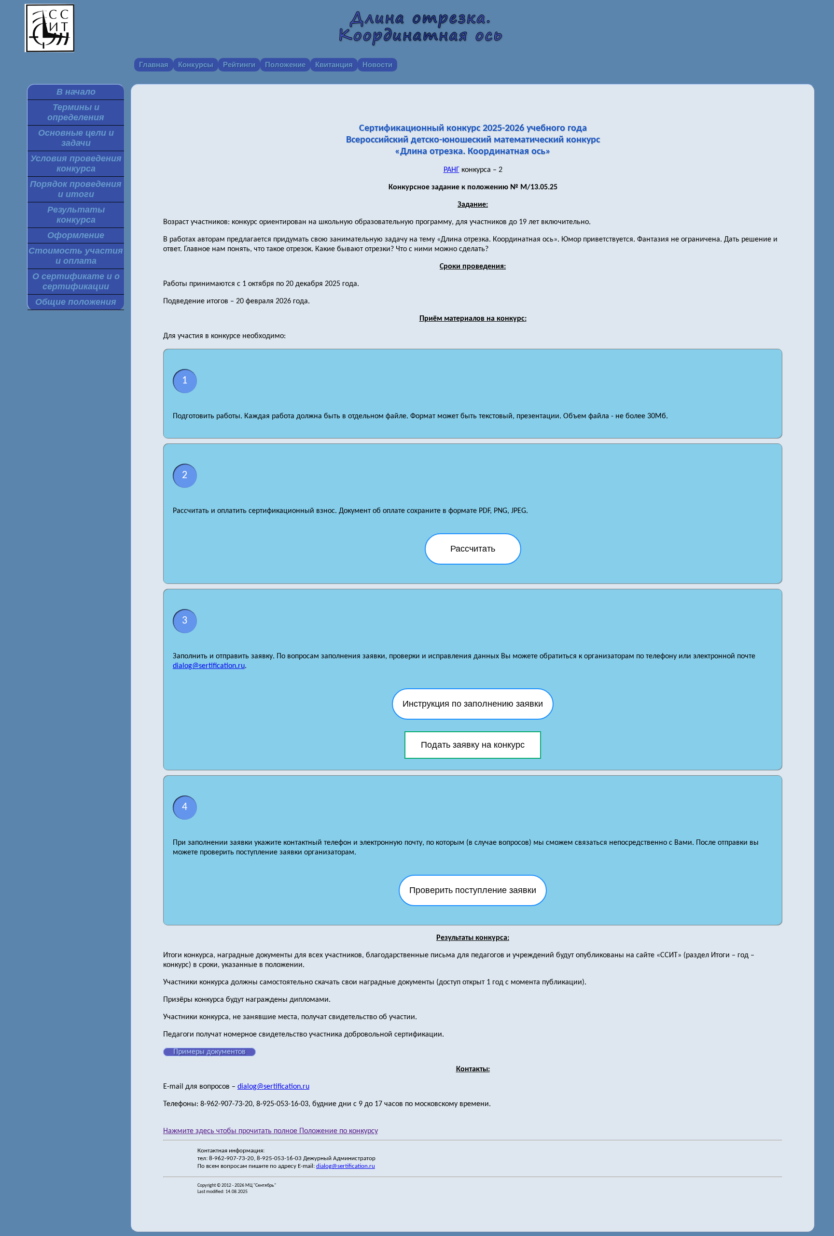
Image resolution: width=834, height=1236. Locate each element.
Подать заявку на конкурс (473, 745)
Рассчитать (472, 549)
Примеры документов (209, 1052)
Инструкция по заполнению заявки (473, 704)
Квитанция (334, 64)
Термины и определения (75, 112)
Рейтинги (239, 64)
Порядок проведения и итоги (76, 189)
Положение (285, 64)
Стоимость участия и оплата (75, 256)
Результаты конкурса (76, 215)
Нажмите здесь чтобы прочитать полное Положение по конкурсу (270, 1131)
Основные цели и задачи (76, 138)
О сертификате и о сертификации (76, 281)
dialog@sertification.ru (209, 666)
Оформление (75, 235)
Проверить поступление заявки (472, 890)
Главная (153, 64)
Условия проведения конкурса (76, 163)
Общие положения (75, 302)
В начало (76, 92)
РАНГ (451, 170)
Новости (377, 64)
